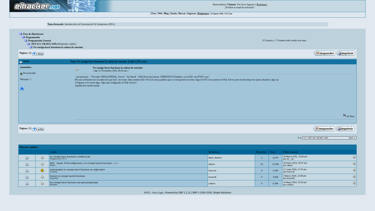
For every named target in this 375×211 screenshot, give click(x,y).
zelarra (212, 183)
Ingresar (250, 4)
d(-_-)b (290, 159)
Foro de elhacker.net (33, 34)
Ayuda (173, 13)
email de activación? (245, 7)
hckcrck (212, 170)
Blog (166, 13)
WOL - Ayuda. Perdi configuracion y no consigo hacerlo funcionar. (81, 163)
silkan (289, 165)
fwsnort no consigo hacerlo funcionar (67, 176)
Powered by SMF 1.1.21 (177, 192)
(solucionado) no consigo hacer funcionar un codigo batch (77, 169)
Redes (52, 165)
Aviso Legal (157, 192)
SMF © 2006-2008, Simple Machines (211, 192)
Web (160, 13)
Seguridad (54, 178)
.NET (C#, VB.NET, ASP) (44, 44)
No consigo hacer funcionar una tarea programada (74, 182)
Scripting (53, 172)
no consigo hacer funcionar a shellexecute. (70, 157)
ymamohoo (25, 67)
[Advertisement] (146, 102)
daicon (212, 164)
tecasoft (212, 177)
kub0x (72, 44)
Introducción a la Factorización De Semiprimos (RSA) (90, 24)
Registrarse (203, 13)
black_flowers (215, 157)
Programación (33, 37)
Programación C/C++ (58, 159)
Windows (53, 185)
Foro (153, 13)
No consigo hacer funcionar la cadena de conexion (58, 47)
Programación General (39, 40)
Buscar (182, 13)
